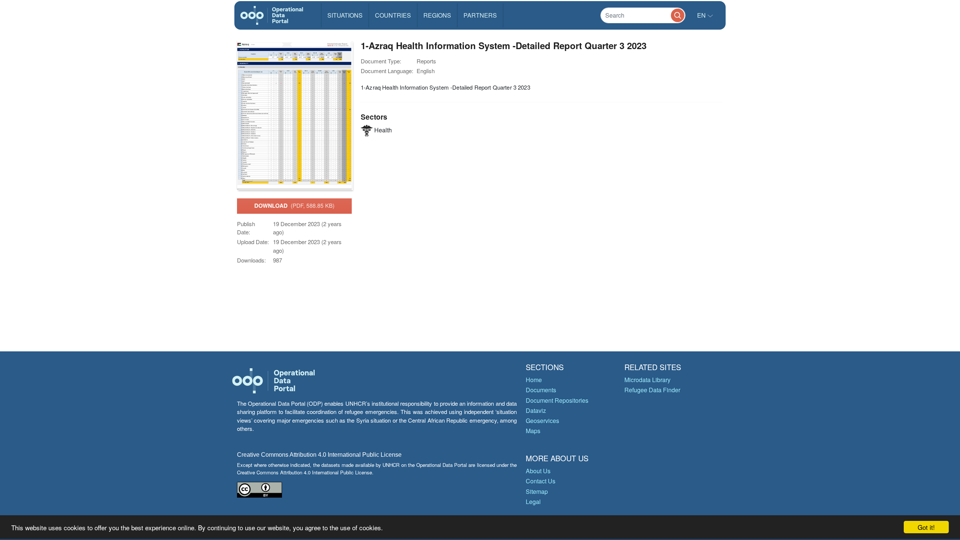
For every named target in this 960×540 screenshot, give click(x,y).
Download (294, 205)
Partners (480, 15)
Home (534, 379)
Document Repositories (557, 400)
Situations (345, 15)
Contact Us (540, 481)
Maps (533, 430)
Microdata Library (647, 379)
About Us (538, 470)
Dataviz (536, 410)
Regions (437, 15)
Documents (541, 390)
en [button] (702, 15)
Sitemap (537, 491)
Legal (533, 501)
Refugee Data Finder (652, 390)
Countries (393, 15)
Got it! (926, 527)
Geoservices (542, 420)
